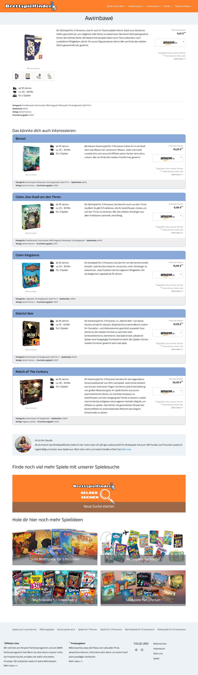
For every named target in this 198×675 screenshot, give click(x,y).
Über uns (126, 449)
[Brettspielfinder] (30, 6)
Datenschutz (159, 643)
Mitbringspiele (47, 629)
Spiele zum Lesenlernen (24, 629)
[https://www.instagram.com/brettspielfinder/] (142, 649)
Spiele (156, 658)
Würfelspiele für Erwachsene (55, 600)
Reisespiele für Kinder (143, 559)
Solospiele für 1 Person (143, 600)
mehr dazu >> (180, 59)
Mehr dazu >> (11, 665)
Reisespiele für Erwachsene (171, 629)
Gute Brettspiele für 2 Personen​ (55, 559)
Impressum (159, 648)
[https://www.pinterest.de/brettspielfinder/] (136, 649)
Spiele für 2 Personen (111, 629)
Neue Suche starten (99, 506)
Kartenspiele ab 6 (66, 629)
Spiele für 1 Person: (87, 629)
